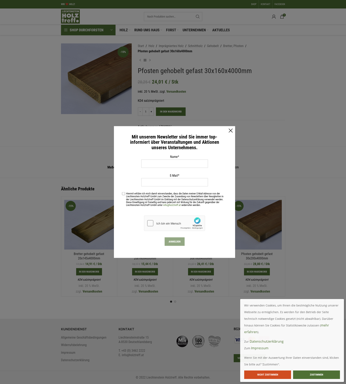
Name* (174, 157)
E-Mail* (174, 175)
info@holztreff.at (172, 204)
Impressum (259, 348)
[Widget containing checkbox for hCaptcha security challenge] (174, 223)
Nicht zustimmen (267, 374)
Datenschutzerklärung (267, 341)
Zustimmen (316, 374)
